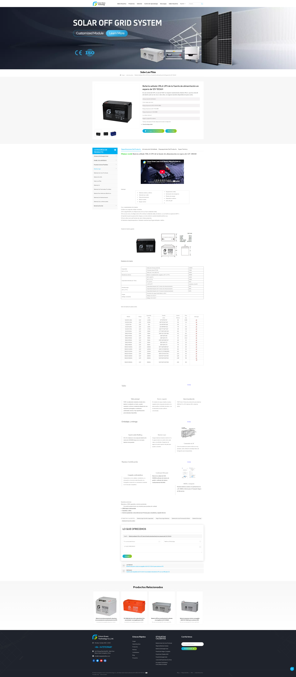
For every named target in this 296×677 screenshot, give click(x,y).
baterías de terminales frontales (102, 189)
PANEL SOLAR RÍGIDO (100, 160)
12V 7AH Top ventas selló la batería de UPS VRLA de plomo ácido (189, 619)
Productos (132, 3)
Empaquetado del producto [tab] (168, 149)
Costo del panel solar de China (164, 659)
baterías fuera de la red (128, 521)
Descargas (163, 3)
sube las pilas (129, 75)
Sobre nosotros (121, 3)
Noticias (134, 649)
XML (192, 672)
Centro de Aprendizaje (151, 3)
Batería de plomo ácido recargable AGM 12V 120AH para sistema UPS (106, 619)
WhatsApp (171, 131)
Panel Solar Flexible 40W (162, 654)
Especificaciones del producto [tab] (131, 149)
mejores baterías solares (162, 646)
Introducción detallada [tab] (149, 149)
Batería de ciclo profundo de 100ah (181, 518)
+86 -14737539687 (103, 647)
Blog (133, 655)
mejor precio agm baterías (162, 518)
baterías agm (97, 169)
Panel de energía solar (161, 657)
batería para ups (197, 518)
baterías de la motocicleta (101, 201)
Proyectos (135, 658)
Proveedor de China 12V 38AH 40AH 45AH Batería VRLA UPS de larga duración (162, 619)
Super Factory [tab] (182, 149)
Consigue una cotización (154, 131)
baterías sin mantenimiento (101, 197)
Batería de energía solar (162, 648)
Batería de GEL (98, 177)
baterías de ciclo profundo (101, 173)
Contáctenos (135, 652)
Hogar (123, 75)
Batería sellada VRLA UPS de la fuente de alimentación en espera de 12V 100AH (150, 536)
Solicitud (139, 3)
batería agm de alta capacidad (145, 518)
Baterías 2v (97, 185)
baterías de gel (98, 206)
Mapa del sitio (185, 672)
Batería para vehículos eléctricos (102, 193)
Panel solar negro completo (163, 651)
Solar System (103, 674)
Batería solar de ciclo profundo (164, 643)
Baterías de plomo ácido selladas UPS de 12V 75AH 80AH (134, 619)
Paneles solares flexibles (101, 164)
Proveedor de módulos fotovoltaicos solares (162, 663)
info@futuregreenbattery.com (102, 656)
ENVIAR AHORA (188, 648)
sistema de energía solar (101, 156)
